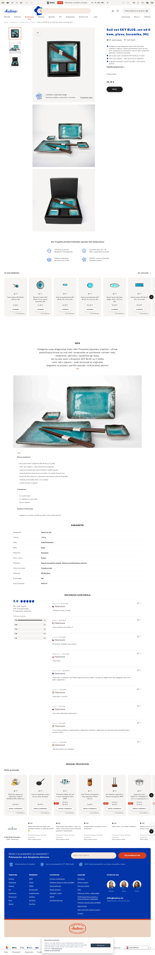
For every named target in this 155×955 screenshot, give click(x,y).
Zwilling (32, 897)
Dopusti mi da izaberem (52, 950)
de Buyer (32, 900)
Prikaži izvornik (60, 606)
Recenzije (29, 952)
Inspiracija (125, 17)
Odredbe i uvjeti (56, 893)
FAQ (79, 889)
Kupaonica (12, 893)
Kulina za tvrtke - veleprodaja (88, 893)
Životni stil (13, 897)
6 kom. (43, 558)
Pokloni (147, 17)
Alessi (31, 882)
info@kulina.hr (115, 898)
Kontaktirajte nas (56, 900)
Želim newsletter (132, 855)
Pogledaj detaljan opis (115, 67)
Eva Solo (32, 904)
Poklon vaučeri (83, 882)
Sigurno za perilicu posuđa (51, 563)
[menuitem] (7, 17)
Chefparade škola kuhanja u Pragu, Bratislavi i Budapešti (88, 898)
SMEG (31, 886)
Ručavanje (12, 882)
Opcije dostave (55, 889)
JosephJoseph (34, 893)
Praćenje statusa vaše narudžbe (89, 902)
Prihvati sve (100, 945)
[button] (15, 808)
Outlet (11, 904)
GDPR (52, 897)
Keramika (44, 553)
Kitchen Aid (33, 889)
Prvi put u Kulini (83, 886)
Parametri (16, 952)
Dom (10, 900)
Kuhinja (11, 879)
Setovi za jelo (46, 532)
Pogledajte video (86, 97)
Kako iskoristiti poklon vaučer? (89, 910)
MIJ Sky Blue (45, 573)
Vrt (10, 889)
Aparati (11, 886)
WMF (31, 879)
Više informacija (56, 948)
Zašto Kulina (82, 906)
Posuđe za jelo (46, 568)
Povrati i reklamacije (57, 879)
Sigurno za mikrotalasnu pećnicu (74, 563)
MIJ (42, 578)
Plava (43, 547)
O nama (80, 913)
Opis (6, 952)
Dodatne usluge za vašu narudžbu (62, 882)
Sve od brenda (143, 273)
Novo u (137, 17)
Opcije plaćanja (55, 886)
